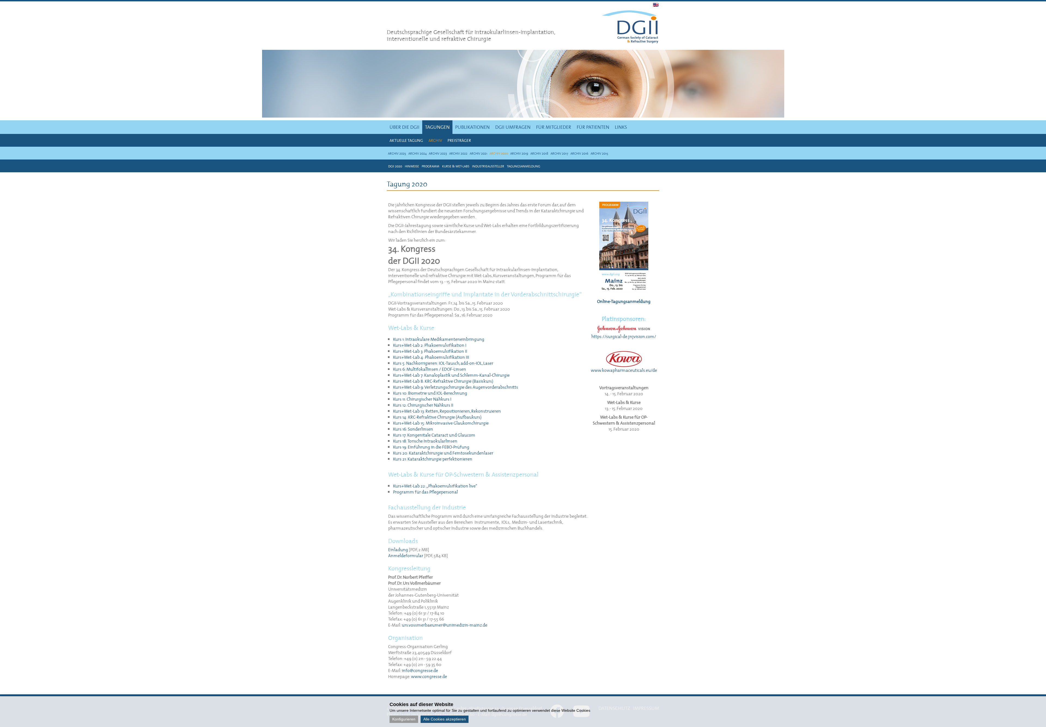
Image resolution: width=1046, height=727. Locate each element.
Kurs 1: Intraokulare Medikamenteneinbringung (438, 339)
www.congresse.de (429, 676)
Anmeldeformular (405, 555)
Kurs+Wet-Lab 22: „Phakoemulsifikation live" (435, 485)
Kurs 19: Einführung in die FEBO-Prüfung (431, 446)
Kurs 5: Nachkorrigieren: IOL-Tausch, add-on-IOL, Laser (443, 363)
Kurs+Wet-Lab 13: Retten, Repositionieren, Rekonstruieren (447, 411)
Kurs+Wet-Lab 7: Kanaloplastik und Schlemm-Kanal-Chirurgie (451, 375)
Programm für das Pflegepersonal (425, 491)
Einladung (398, 549)
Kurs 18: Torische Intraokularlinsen (425, 440)
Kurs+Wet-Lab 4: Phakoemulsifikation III (431, 357)
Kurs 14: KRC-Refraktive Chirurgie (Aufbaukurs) (437, 417)
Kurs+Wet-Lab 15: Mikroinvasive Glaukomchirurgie (441, 423)
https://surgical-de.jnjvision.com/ (623, 336)
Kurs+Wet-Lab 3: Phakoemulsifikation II (430, 351)
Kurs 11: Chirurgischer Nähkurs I (422, 399)
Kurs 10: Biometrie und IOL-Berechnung (430, 393)
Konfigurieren (403, 719)
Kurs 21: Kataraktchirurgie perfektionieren (432, 458)
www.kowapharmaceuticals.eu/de (624, 370)
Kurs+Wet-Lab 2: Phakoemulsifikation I (429, 345)
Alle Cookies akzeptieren (444, 719)
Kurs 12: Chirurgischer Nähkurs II (423, 405)
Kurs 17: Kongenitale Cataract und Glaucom (434, 434)
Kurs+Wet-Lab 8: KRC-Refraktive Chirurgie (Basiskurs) (443, 381)
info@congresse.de (420, 670)
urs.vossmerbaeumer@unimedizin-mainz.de (444, 624)
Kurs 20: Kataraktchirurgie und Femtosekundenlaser (443, 452)
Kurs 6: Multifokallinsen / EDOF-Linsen (429, 369)
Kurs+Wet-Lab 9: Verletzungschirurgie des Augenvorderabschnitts (455, 387)
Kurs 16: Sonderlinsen (413, 428)
